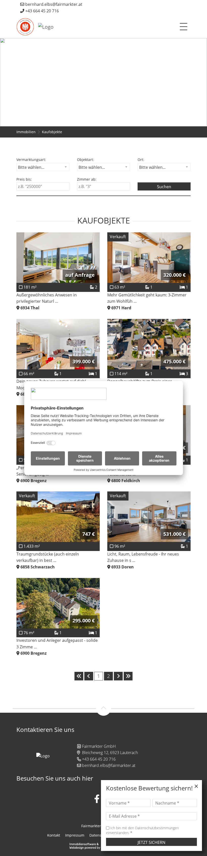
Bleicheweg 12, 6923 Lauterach (110, 752)
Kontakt (53, 835)
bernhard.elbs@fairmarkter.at (53, 4)
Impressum (74, 835)
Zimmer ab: (86, 179)
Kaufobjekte (52, 131)
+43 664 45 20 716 (41, 11)
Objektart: (85, 159)
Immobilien (26, 131)
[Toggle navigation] (183, 26)
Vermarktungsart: (31, 159)
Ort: (141, 159)
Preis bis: (24, 179)
